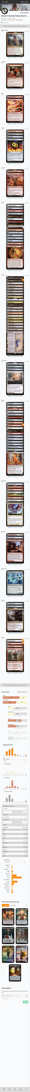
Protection (6, 879)
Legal (10, 19)
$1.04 (21, 476)
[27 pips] (10, 702)
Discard (7, 873)
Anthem (7, 865)
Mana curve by (6, 758)
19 (10, 881)
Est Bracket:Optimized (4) (17, 19)
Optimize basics (23, 691)
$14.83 (20, 596)
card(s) (4, 824)
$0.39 (16, 527)
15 (9, 794)
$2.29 (11, 476)
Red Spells (6, 777)
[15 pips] (23, 697)
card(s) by (5, 814)
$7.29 (21, 270)
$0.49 (11, 57)
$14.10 (20, 673)
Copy (8, 871)
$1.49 (11, 89)
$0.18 (16, 633)
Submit (25, 1002)
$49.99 (10, 356)
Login (26, 1)
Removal (7, 885)
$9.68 (16, 198)
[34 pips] (11, 697)
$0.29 (16, 57)
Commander (6, 869)
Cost (4, 695)
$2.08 (16, 89)
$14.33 (15, 673)
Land (8, 877)
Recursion (7, 883)
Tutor (7, 892)
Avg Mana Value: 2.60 (8, 744)
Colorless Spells (8, 791)
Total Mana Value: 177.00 (7, 745)
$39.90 (15, 356)
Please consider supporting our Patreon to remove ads (16, 26)
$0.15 (21, 57)
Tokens (7, 890)
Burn (8, 867)
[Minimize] (29, 688)
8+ (26, 756)
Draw (8, 875)
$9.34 (21, 198)
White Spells (7, 764)
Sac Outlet (6, 887)
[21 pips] (22, 702)
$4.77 (21, 163)
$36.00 (20, 356)
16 (10, 875)
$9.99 (11, 270)
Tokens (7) (5, 905)
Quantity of (7, 859)
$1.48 (16, 476)
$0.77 (16, 123)
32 (10, 877)
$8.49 (11, 163)
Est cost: (10, 20)
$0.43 (21, 123)
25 (12, 747)
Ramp (8, 881)
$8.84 (21, 564)
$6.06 (16, 163)
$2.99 (11, 396)
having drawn (6, 819)
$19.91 (15, 596)
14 (6, 750)
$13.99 (10, 596)
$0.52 (21, 89)
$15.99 (11, 198)
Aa (26, 995)
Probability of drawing (8, 806)
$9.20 (16, 564)
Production (5, 700)
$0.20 (21, 527)
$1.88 (16, 396)
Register (22, 1)
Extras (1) (13, 905)
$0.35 (11, 633)
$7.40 (16, 270)
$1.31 (21, 396)
